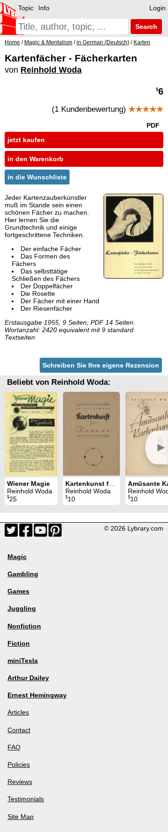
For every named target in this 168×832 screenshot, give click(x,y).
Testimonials (25, 799)
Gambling (22, 574)
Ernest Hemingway (37, 695)
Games (18, 591)
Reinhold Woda (51, 70)
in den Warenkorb (35, 159)
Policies (18, 764)
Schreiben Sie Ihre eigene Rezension (100, 365)
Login (157, 8)
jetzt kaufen (26, 139)
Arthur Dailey (28, 678)
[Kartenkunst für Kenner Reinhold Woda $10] (91, 434)
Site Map (20, 816)
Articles (18, 712)
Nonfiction (24, 626)
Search (145, 26)
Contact (18, 730)
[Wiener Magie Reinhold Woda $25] (31, 434)
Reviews (19, 781)
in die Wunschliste (37, 177)
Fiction (18, 643)
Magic (17, 556)
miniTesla (22, 660)
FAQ (14, 747)
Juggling (21, 608)
